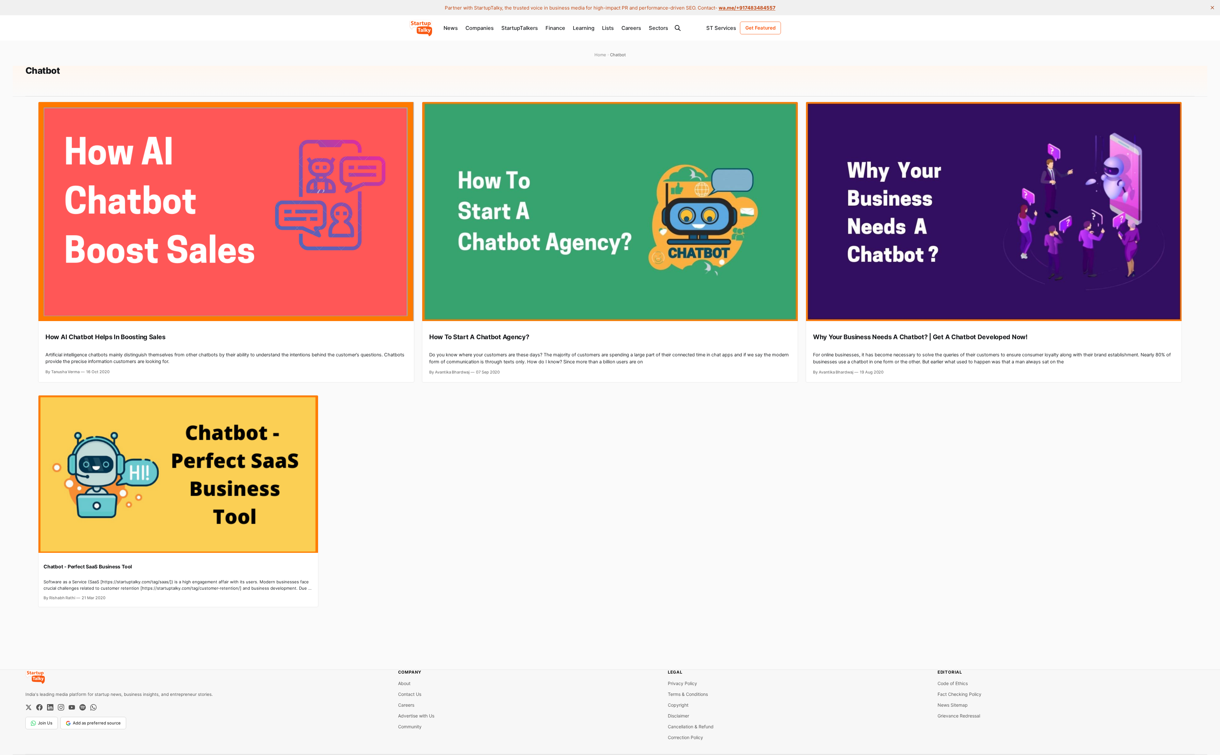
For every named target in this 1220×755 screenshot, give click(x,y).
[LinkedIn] (50, 707)
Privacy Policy (682, 683)
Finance (555, 28)
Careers (631, 28)
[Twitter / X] (28, 707)
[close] (1212, 8)
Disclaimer (678, 715)
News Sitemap (953, 705)
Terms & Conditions (688, 694)
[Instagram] (61, 707)
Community (410, 726)
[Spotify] (82, 707)
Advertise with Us (416, 715)
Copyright (678, 705)
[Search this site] (677, 28)
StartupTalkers (519, 28)
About (404, 683)
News (451, 28)
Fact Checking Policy (959, 694)
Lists (608, 28)
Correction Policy (685, 737)
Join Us (45, 722)
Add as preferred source (97, 722)
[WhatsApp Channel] (93, 707)
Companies (479, 28)
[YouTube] (72, 707)
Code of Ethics (953, 683)
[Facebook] (39, 707)
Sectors (658, 28)
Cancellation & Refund (691, 726)
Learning (583, 28)
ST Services (721, 28)
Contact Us (409, 694)
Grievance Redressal (959, 715)
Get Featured (760, 28)
